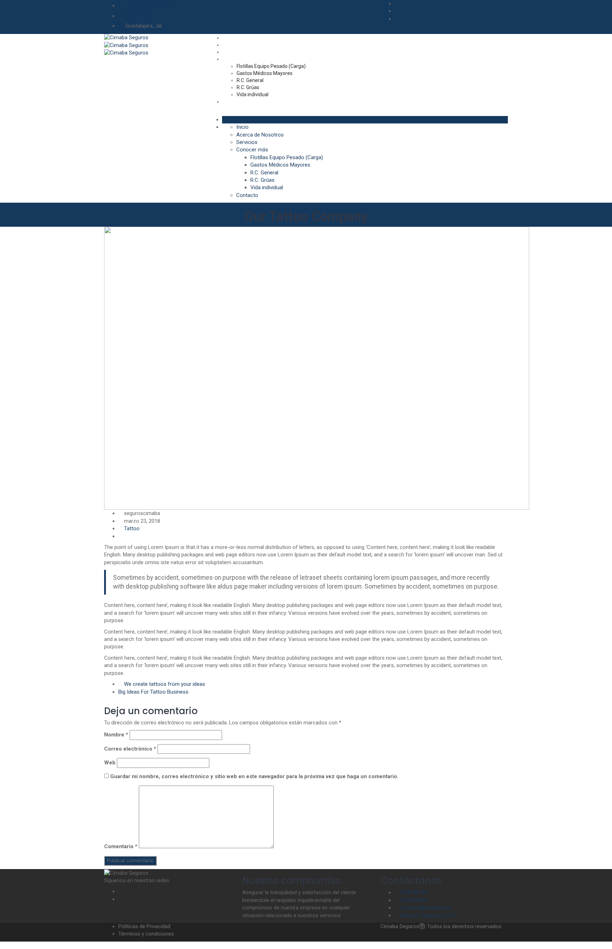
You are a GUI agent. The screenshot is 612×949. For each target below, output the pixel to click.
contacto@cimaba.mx (151, 5)
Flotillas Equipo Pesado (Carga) (271, 66)
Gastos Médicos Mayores (265, 73)
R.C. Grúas (248, 87)
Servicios (232, 52)
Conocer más (237, 59)
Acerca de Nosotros (244, 45)
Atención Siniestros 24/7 (428, 915)
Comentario (120, 846)
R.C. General (250, 80)
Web (109, 762)
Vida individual (252, 94)
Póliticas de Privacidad (144, 926)
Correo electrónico (130, 749)
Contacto (232, 101)
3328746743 (139, 16)
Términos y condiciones (146, 934)
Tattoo (132, 528)
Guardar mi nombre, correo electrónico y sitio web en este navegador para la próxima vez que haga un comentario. (254, 776)
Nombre (116, 734)
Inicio (228, 38)
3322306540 (413, 900)
